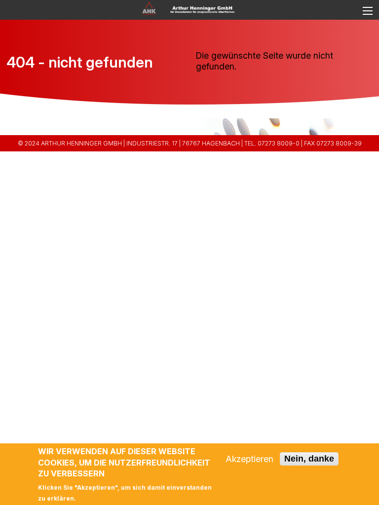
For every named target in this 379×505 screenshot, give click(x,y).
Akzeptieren (249, 459)
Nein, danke (309, 459)
